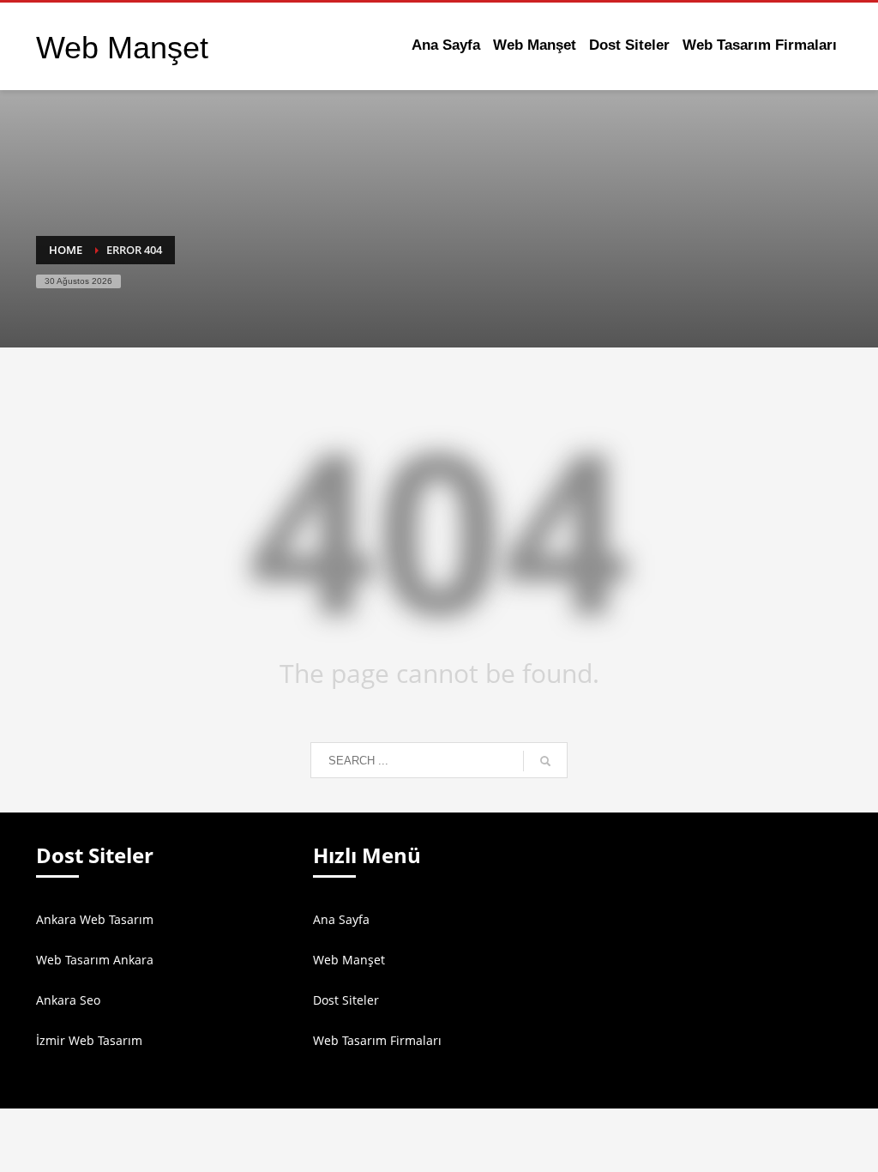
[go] (545, 761)
